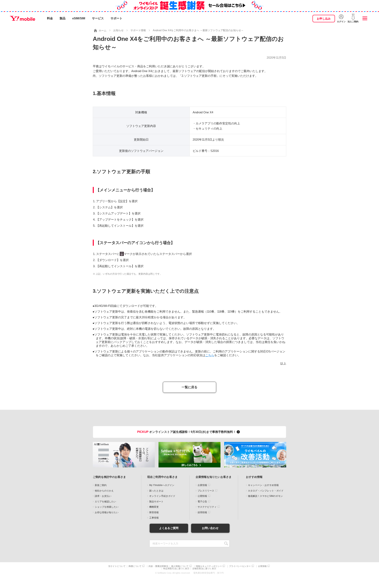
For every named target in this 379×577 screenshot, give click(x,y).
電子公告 (202, 501)
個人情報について (180, 566)
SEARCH (226, 543)
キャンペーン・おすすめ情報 (263, 485)
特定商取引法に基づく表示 (176, 569)
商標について (135, 566)
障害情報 (154, 512)
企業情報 (202, 485)
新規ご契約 (101, 485)
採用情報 (202, 512)
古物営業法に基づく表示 (204, 569)
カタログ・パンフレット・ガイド (265, 490)
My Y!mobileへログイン (161, 485)
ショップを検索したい (106, 507)
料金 (50, 18)
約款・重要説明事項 (158, 566)
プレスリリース (206, 490)
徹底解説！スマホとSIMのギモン (265, 496)
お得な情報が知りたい (106, 512)
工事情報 (154, 517)
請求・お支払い (103, 496)
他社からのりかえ (104, 490)
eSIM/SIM (78, 18)
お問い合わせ (210, 528)
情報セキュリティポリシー (209, 566)
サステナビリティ (207, 507)
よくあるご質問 (168, 528)
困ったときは (156, 490)
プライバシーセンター (240, 566)
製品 (63, 18)
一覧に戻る (189, 387)
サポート (116, 18)
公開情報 (202, 496)
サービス (98, 18)
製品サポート (156, 501)
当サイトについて (117, 566)
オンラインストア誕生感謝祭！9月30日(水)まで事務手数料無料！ (187, 431)
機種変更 (154, 507)
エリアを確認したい (105, 501)
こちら (209, 355)
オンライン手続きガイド (162, 496)
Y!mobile (22, 18)
